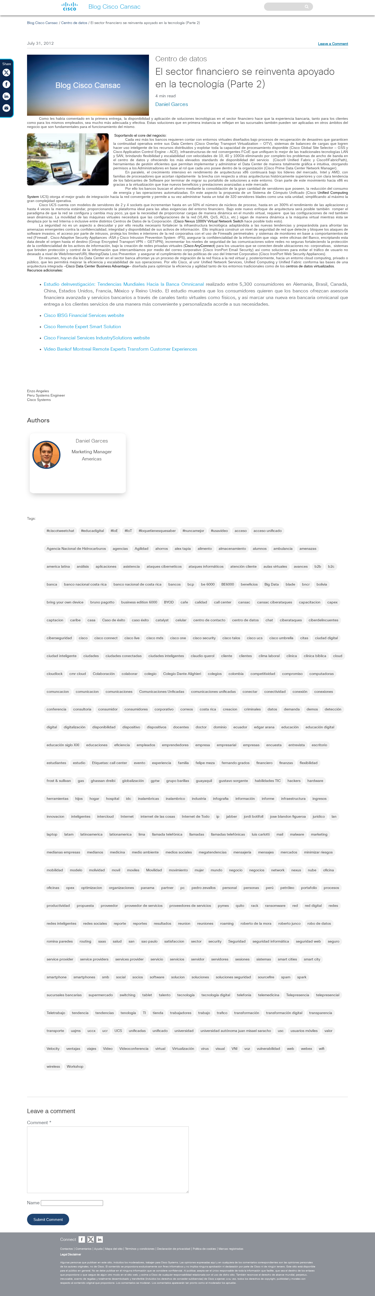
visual (220, 1049)
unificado (160, 1031)
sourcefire (266, 977)
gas (81, 781)
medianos (95, 852)
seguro (333, 941)
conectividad (275, 692)
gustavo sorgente (233, 781)
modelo (76, 870)
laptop (52, 834)
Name (34, 1203)
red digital (313, 906)
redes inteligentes (61, 923)
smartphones (84, 977)
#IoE (114, 531)
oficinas (53, 888)
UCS (118, 1031)
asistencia (131, 566)
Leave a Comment (333, 44)
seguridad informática (271, 941)
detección (333, 709)
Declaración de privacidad (173, 1248)
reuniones (205, 923)
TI (144, 1013)
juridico (319, 816)
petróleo (287, 888)
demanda (292, 709)
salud (117, 941)
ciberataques (291, 620)
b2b (318, 566)
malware (297, 834)
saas (102, 941)
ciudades (91, 656)
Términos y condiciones (140, 1248)
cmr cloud (77, 674)
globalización (133, 781)
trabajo (204, 1013)
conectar (250, 692)
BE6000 (227, 584)
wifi (321, 1049)
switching (127, 995)
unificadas (137, 1031)
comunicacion (87, 692)
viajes (91, 1049)
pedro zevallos (204, 888)
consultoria (82, 709)
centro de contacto (209, 620)
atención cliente (243, 566)
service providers (94, 959)
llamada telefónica (167, 834)
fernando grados (235, 763)
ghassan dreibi (103, 781)
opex (70, 888)
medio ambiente (145, 852)
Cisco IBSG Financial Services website (84, 315)
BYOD (169, 602)
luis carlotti (261, 834)
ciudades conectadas (124, 656)
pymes (223, 906)
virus (205, 1049)
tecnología (186, 995)
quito (240, 906)
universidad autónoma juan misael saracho (236, 1031)
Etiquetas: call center (109, 763)
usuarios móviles (304, 1031)
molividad (97, 870)
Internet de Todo (195, 816)
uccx (91, 1031)
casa (91, 620)
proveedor (109, 906)
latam (68, 834)
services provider (129, 959)
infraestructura (293, 799)
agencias (120, 549)
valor (328, 1031)
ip (217, 816)
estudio (79, 763)
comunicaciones (119, 692)
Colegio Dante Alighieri (182, 674)
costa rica (208, 709)
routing (85, 941)
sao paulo (149, 941)
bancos (174, 584)
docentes (181, 727)
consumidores (136, 709)
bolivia (322, 584)
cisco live (132, 638)
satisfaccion (174, 941)
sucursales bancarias (64, 995)
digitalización (74, 727)
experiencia (161, 763)
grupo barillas (177, 781)
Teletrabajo (56, 1013)
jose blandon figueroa (288, 816)
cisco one (178, 638)
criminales (252, 709)
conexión (300, 692)
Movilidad (154, 870)
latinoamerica (91, 834)
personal (229, 888)
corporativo (164, 709)
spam (285, 977)
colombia (236, 674)
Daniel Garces (171, 104)
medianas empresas (63, 852)
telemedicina (268, 995)
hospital (112, 799)
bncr (306, 584)
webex (306, 1049)
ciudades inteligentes (166, 656)
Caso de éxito (113, 620)
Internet (127, 816)
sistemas (263, 959)
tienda (158, 1013)
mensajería (242, 852)
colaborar (130, 674)
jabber (231, 816)
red (295, 906)
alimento (205, 549)
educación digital (320, 727)
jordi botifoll (253, 816)
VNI (235, 1049)
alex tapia (183, 549)
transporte (55, 1031)
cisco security (204, 638)
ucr (105, 1031)
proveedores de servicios (190, 906)
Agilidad (141, 549)
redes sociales (95, 923)
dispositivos (156, 727)
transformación (246, 1013)
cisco (83, 638)
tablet (147, 995)
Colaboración (104, 674)
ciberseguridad (59, 638)
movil (116, 870)
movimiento (178, 870)
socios (137, 977)
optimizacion (91, 888)
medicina (117, 852)
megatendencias (213, 852)
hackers (294, 781)
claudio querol (202, 656)
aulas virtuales (275, 566)
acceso (241, 531)
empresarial (226, 745)
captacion (55, 620)
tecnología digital (216, 995)
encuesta (274, 745)
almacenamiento (232, 549)
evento (139, 763)
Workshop (75, 1066)
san (131, 941)
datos (272, 709)
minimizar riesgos (318, 852)
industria (199, 799)
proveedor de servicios (143, 906)
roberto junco (289, 923)
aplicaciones (106, 566)
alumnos (260, 549)
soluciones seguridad (233, 977)
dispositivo (131, 727)
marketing (319, 834)
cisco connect (106, 638)
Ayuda (98, 1248)
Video (107, 1049)
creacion (230, 709)
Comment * (39, 1123)
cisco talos (231, 638)
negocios (256, 870)
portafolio (309, 888)
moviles (133, 870)
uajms (76, 1031)
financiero (264, 763)
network (277, 870)
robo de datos (319, 923)
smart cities (287, 959)
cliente (226, 656)
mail (280, 834)
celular (181, 620)
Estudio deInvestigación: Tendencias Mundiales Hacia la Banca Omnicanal (124, 284)
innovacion (55, 816)
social (121, 977)
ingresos (319, 799)
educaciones (96, 745)
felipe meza (205, 763)
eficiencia (122, 745)
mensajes (266, 852)
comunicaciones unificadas (213, 692)
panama (147, 888)
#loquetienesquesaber (157, 531)
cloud (337, 656)
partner (167, 888)
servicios (177, 959)
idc (128, 799)
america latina (58, 566)
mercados (289, 852)
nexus (296, 870)
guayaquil (204, 781)
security (214, 941)
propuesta (85, 906)
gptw (155, 781)
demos (312, 709)
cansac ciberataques (274, 602)
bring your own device (65, 602)
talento (164, 995)
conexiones (323, 692)
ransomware (275, 906)
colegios (215, 674)
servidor (197, 959)
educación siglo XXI (63, 745)
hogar (94, 799)
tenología (128, 1013)
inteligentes (80, 816)
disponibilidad (104, 727)
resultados (162, 923)
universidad (184, 1031)
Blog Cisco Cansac (42, 23)
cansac (244, 602)
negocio (235, 870)
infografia (221, 799)
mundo (216, 870)
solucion (178, 977)
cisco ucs (254, 638)
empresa (202, 745)
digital (52, 727)
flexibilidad (309, 763)
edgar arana (264, 727)
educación (290, 727)
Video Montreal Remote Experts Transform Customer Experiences (120, 349)
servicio (157, 959)
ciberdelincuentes (323, 620)
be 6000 (208, 584)
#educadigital (92, 531)
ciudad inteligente (62, 656)
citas (304, 638)
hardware (315, 781)
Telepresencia (297, 995)
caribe (75, 620)
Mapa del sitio (113, 1248)
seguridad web (308, 941)
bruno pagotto (102, 602)
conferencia (56, 709)
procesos (331, 888)
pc (182, 888)
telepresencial (327, 995)
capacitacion (309, 602)
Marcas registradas (231, 1248)
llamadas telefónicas (228, 834)
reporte (120, 923)
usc (281, 1031)
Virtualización (183, 1049)
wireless (53, 1066)
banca (52, 584)
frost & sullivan (59, 781)
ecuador (240, 727)
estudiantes (56, 763)
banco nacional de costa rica (137, 584)
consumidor (108, 709)
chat (269, 620)
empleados (146, 745)
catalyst (162, 620)
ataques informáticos (206, 566)
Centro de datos (74, 23)
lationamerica (120, 834)
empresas (251, 745)
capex (332, 602)
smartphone (57, 977)
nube (312, 870)
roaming (227, 923)
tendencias (104, 1013)
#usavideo (219, 531)
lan (334, 816)
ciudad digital (326, 638)
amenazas (307, 549)
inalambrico (175, 799)
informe (268, 799)
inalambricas (148, 799)
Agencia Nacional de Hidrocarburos (76, 549)
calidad (201, 602)
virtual (160, 1049)
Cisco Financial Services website (97, 338)
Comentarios (84, 1248)
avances (301, 566)
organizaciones (121, 888)
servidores (219, 959)
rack (254, 906)
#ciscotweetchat (60, 531)
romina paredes (60, 941)
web (290, 1049)
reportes (140, 923)
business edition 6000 (139, 602)
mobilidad (55, 870)
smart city (312, 959)
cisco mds (154, 638)
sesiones (242, 959)
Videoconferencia (133, 1049)
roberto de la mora (256, 923)
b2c (331, 566)
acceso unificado (268, 531)
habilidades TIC (268, 781)
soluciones (200, 977)
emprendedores (175, 745)
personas (251, 888)
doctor (201, 727)
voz (247, 1049)
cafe (184, 602)
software (157, 977)
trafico (222, 1013)
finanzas (286, 763)
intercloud (105, 816)
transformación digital (284, 1013)
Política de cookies (204, 1248)
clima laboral (269, 656)
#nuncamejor (193, 531)
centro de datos (245, 620)
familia (183, 763)
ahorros (161, 549)
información (245, 799)
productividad (58, 906)
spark (301, 977)
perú (269, 888)
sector (196, 941)
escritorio (319, 745)
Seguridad (237, 941)
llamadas (196, 834)
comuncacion (58, 692)
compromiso (292, 674)
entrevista (297, 745)
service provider (60, 959)
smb (105, 977)
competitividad (263, 674)
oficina (328, 870)
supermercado (101, 995)
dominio (220, 727)
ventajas (73, 1049)
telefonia (244, 995)
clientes (245, 656)
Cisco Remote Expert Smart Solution (82, 327)
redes (333, 906)
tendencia (80, 1013)
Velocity (53, 1049)
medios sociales (179, 852)
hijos (79, 799)
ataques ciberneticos (164, 566)
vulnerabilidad (268, 1049)
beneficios (249, 584)
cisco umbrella (281, 638)
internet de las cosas (158, 816)
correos (186, 709)
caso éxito (140, 620)
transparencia (320, 1013)
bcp (191, 584)
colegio (150, 674)
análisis (83, 566)
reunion (184, 923)
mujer (199, 870)
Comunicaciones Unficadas (161, 692)
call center (222, 602)
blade (290, 584)
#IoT (128, 531)
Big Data (272, 584)
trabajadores (180, 1013)
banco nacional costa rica (85, 584)
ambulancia (283, 549)
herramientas (57, 799)
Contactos (66, 1248)
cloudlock (54, 674)
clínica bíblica (315, 656)
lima (142, 834)
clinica (291, 656)
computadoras (321, 674)
